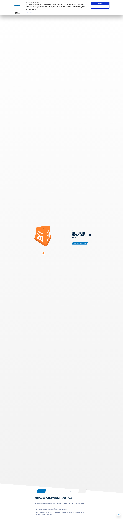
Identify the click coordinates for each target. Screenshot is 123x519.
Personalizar (99, 6)
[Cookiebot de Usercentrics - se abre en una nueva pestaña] (17, 13)
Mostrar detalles (29, 12)
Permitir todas (100, 3)
